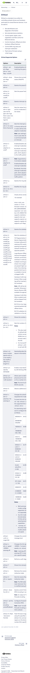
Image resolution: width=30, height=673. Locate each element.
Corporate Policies (5, 664)
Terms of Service (5, 661)
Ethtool (13, 7)
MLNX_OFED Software (18, 2)
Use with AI (6, 11)
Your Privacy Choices (6, 659)
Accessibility (4, 662)
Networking (14, 2)
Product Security (5, 666)
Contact (3, 668)
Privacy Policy (4, 657)
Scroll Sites (20, 671)
